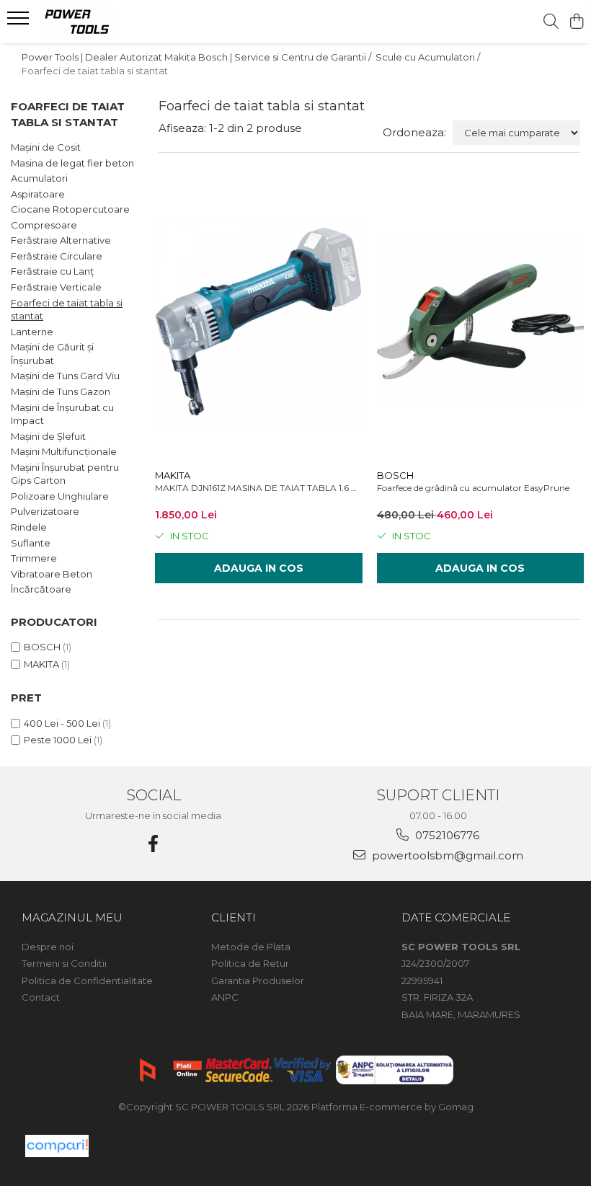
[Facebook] (153, 844)
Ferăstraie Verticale (56, 287)
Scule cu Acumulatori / (429, 57)
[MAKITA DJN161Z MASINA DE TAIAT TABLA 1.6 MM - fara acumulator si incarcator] (259, 321)
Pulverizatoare (45, 511)
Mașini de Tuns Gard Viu (65, 375)
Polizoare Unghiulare (60, 496)
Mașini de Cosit (46, 147)
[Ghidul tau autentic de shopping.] (57, 1146)
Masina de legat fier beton (72, 163)
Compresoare (44, 225)
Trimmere (34, 558)
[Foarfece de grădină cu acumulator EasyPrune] (481, 321)
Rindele (29, 527)
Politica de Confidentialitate (87, 980)
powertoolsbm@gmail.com (446, 855)
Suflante (30, 543)
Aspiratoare (38, 194)
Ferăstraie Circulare (56, 256)
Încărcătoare (41, 589)
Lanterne (32, 331)
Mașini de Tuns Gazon (60, 391)
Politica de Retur (250, 963)
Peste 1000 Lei (58, 739)
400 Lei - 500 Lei (62, 723)
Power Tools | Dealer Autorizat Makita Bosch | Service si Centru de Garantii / (197, 57)
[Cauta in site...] (551, 22)
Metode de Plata (250, 946)
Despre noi (48, 946)
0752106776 (445, 835)
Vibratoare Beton (51, 574)
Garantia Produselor (257, 980)
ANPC (225, 997)
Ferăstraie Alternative (61, 240)
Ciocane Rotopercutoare (70, 209)
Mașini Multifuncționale (64, 451)
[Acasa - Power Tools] (98, 22)
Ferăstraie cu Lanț (52, 271)
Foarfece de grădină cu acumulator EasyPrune (473, 487)
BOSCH (42, 646)
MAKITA (41, 664)
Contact (41, 997)
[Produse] (19, 22)
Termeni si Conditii (64, 963)
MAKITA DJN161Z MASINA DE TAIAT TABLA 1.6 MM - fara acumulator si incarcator (259, 487)
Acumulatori (39, 178)
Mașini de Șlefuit (48, 436)
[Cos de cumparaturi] (576, 22)
